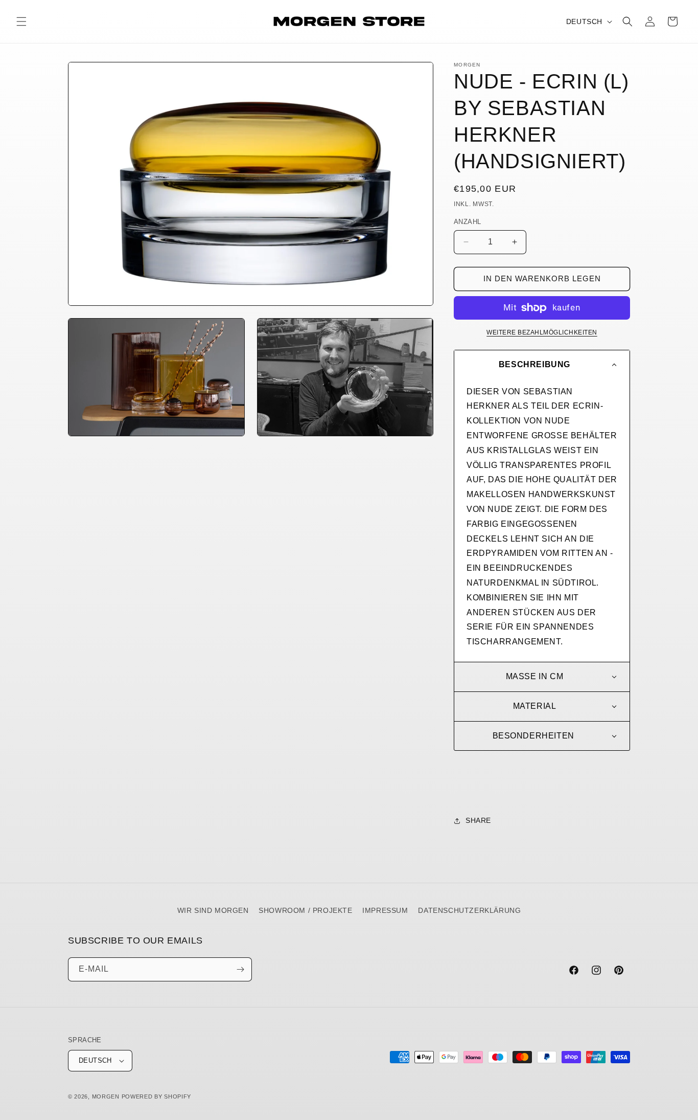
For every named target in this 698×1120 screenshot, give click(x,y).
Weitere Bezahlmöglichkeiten (541, 332)
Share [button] (478, 820)
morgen (106, 1096)
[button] (21, 21)
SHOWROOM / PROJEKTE (305, 910)
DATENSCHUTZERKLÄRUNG (469, 910)
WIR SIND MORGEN (213, 910)
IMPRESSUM (385, 910)
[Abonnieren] (240, 969)
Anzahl (467, 222)
